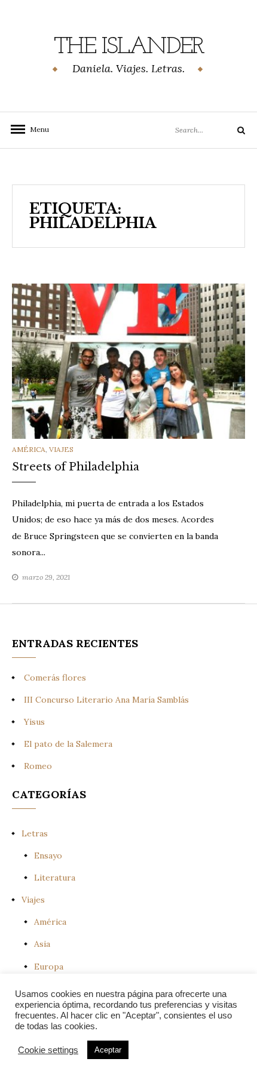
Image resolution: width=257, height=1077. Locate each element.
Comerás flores (55, 677)
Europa (48, 966)
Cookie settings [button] (48, 1050)
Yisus (34, 721)
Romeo (38, 766)
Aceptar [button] (107, 1049)
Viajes (61, 449)
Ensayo (48, 855)
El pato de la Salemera (68, 743)
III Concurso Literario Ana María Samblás (106, 699)
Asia (42, 943)
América (28, 449)
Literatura (54, 877)
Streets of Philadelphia (75, 466)
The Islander (129, 47)
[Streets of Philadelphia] (128, 360)
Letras (35, 833)
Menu (36, 129)
